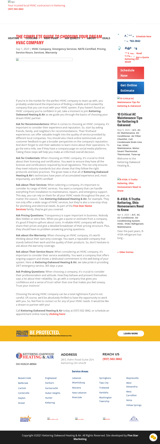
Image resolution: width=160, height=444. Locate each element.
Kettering (50, 402)
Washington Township (105, 399)
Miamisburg (78, 382)
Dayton (21, 397)
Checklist (122, 139)
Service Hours (24, 52)
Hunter (48, 397)
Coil (130, 139)
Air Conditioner (128, 134)
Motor (135, 148)
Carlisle (22, 388)
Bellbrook (23, 383)
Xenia (129, 400)
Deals (106, 38)
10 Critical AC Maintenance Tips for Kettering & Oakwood (129, 119)
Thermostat (123, 154)
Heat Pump (51, 38)
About (91, 38)
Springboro (105, 378)
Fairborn (49, 382)
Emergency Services (64, 49)
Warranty (51, 52)
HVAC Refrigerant (134, 223)
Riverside (77, 397)
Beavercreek (24, 378)
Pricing (101, 49)
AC (139, 129)
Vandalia (103, 392)
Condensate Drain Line (129, 142)
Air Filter (136, 135)
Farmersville (51, 388)
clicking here (57, 314)
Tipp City (103, 382)
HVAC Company (41, 49)
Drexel (21, 402)
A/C (134, 129)
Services (39, 52)
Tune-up (135, 154)
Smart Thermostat (127, 151)
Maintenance (124, 148)
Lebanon (76, 378)
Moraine (76, 387)
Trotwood (104, 387)
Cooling (31, 38)
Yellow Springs (134, 405)
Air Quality (72, 38)
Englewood (51, 378)
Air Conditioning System (128, 219)
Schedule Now (127, 73)
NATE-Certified (87, 49)
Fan (119, 145)
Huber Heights (52, 392)
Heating (13, 38)
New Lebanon (79, 392)
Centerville (23, 392)
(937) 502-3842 (15, 8)
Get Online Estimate (128, 88)
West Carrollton (131, 393)
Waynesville (132, 378)
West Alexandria (132, 384)
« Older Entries (125, 252)
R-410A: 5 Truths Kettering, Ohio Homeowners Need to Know (130, 204)
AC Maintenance (126, 132)
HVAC (125, 145)
